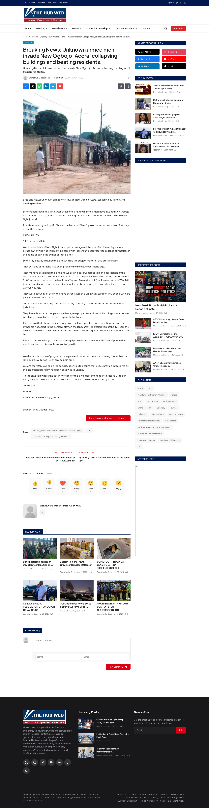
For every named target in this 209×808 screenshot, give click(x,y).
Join (126, 419)
